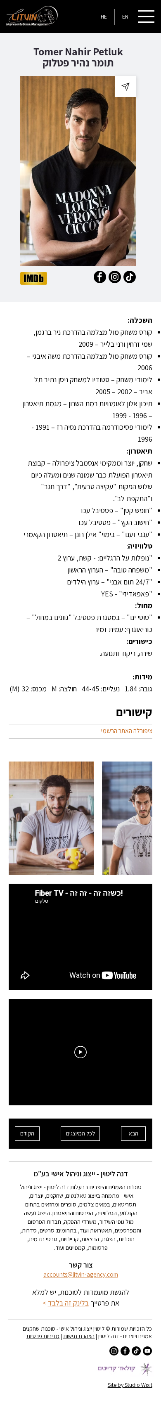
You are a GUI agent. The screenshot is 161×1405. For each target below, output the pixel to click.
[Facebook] (125, 1350)
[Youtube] (147, 1350)
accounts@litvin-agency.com (80, 1274)
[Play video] (80, 1052)
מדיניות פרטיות (42, 1336)
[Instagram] (113, 1350)
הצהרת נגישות (79, 1336)
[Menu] (146, 16)
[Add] (125, 86)
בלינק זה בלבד (68, 1303)
